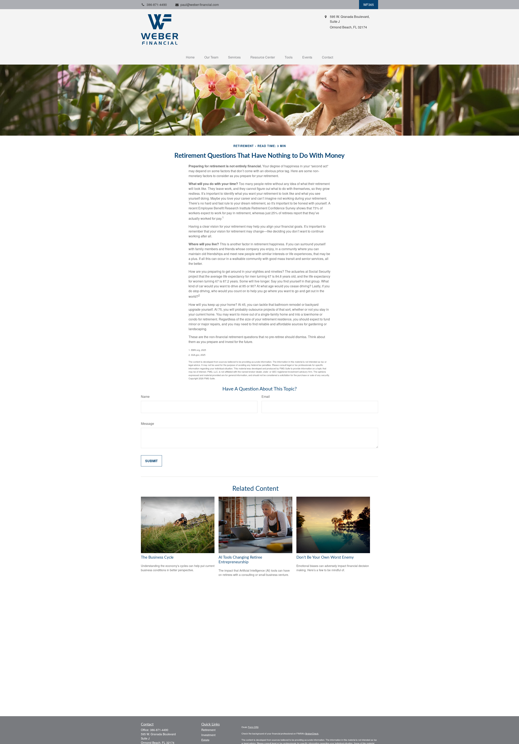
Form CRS (253, 727)
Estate (205, 740)
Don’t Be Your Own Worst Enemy (325, 557)
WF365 (368, 4)
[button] (190, 57)
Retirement (208, 730)
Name (145, 396)
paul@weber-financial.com (199, 4)
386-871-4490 (159, 730)
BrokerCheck (311, 733)
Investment (208, 735)
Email (266, 396)
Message (147, 423)
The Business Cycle (157, 557)
